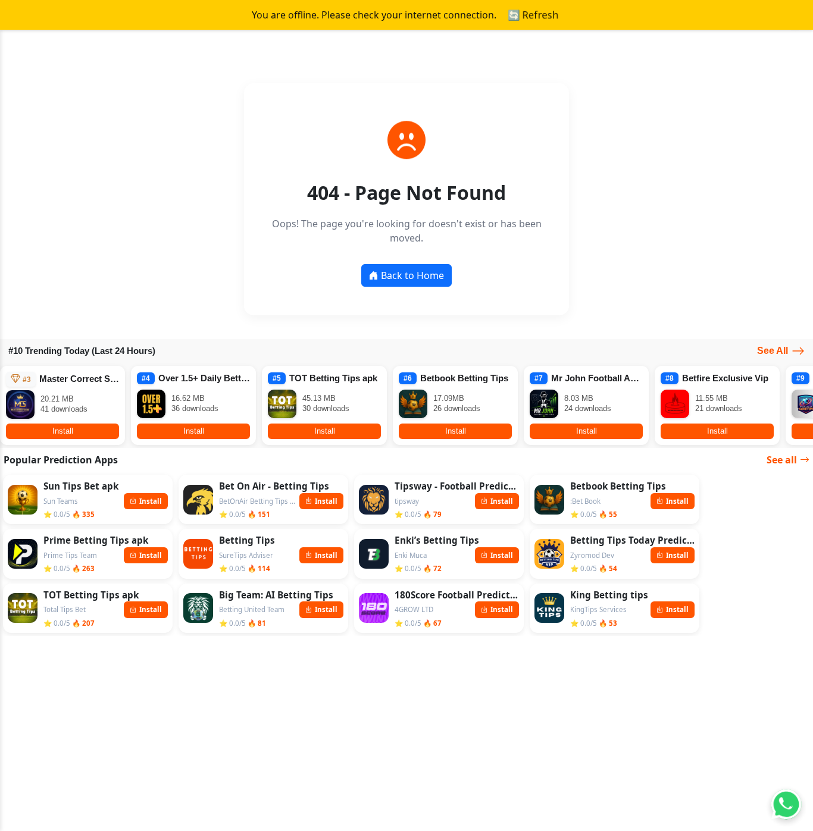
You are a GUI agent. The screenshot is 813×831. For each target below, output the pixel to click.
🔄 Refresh (532, 15)
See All (772, 351)
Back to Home (412, 275)
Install (62, 431)
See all (782, 459)
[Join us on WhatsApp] (786, 804)
